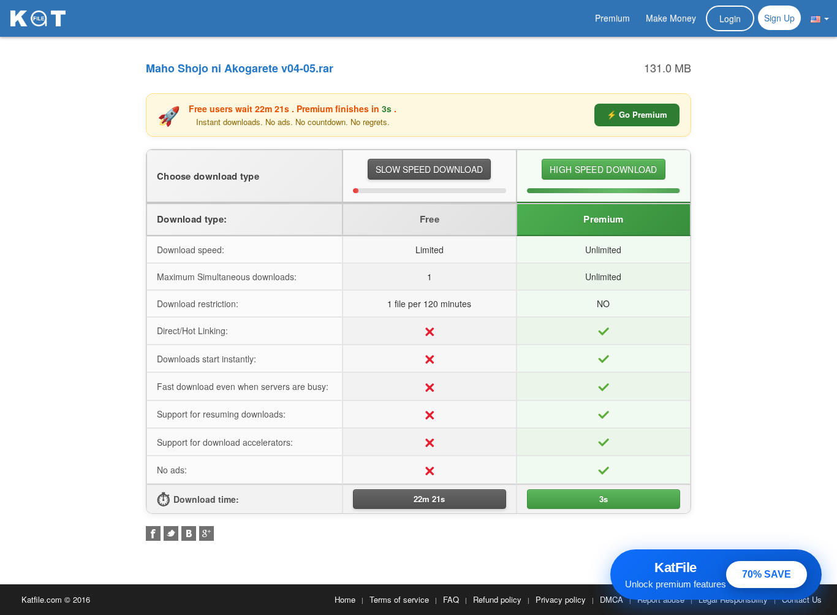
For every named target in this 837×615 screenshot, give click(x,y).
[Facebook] (153, 533)
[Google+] (206, 533)
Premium (612, 18)
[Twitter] (171, 533)
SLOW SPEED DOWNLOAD (429, 169)
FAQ (451, 599)
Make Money (671, 18)
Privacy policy (561, 599)
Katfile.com (41, 599)
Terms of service (399, 599)
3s (603, 499)
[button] (820, 18)
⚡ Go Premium (637, 114)
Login (730, 18)
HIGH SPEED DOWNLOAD (603, 169)
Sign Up (779, 18)
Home (345, 599)
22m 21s (429, 499)
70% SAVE (766, 574)
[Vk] (188, 533)
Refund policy (497, 599)
